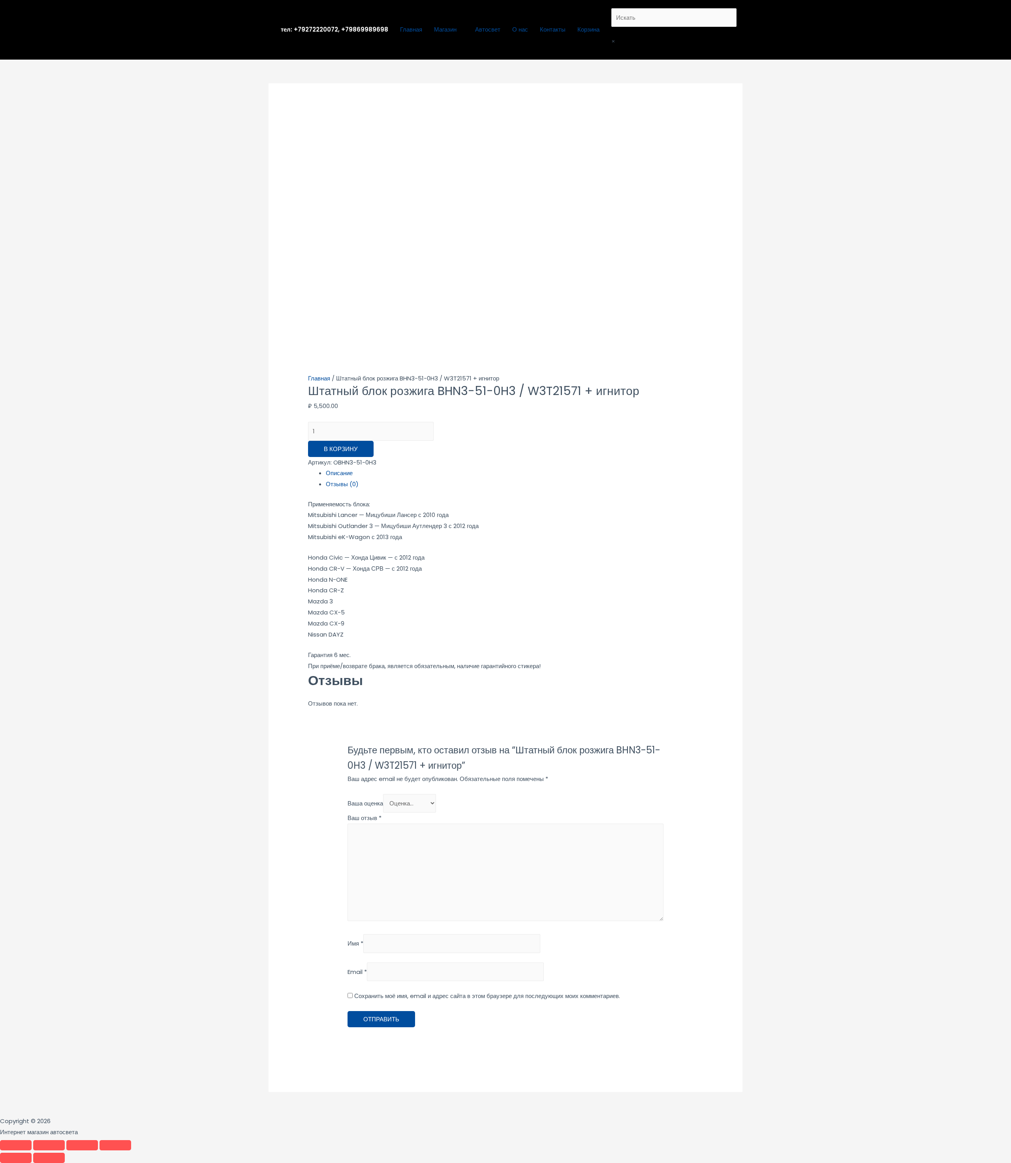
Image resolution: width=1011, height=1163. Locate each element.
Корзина (588, 29)
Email (357, 972)
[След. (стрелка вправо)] (49, 1158)
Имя (355, 944)
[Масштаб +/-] (115, 1145)
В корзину (341, 449)
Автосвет (487, 29)
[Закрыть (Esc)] (16, 1145)
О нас (520, 29)
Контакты (553, 29)
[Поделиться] (49, 1145)
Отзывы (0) (342, 484)
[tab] (514, 473)
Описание (339, 473)
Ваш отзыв (364, 818)
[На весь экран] (82, 1145)
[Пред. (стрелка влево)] (16, 1158)
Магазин (445, 29)
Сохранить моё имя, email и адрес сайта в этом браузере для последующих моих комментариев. (487, 996)
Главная (411, 29)
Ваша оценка (365, 803)
